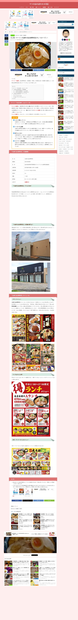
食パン (61, 137)
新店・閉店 (32, 7)
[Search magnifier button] (72, 24)
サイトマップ (56, 7)
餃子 (21, 35)
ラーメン (17, 35)
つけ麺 (66, 135)
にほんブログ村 (60, 67)
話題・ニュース (38, 7)
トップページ (21, 7)
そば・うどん (62, 141)
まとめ (14, 98)
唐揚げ (25, 35)
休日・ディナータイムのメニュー (20, 97)
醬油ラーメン (62, 139)
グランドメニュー (18, 94)
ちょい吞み (69, 139)
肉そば (68, 141)
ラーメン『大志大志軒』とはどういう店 (20, 88)
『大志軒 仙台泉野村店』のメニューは (20, 93)
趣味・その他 (50, 7)
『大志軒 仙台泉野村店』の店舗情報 (19, 89)
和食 (61, 135)
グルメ (27, 7)
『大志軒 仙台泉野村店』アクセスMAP (21, 90)
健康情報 (44, 7)
